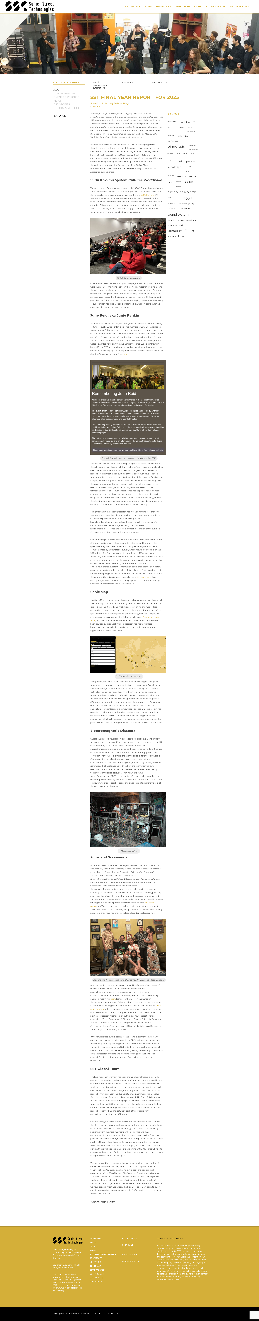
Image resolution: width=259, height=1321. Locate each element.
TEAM (92, 1246)
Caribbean (191, 131)
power (178, 187)
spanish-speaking (176, 225)
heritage (193, 157)
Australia (171, 127)
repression (171, 203)
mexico (181, 176)
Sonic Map (182, 6)
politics (189, 182)
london (188, 171)
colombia (183, 135)
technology (175, 230)
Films (198, 6)
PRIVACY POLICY (130, 1261)
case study (171, 135)
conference (173, 141)
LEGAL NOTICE (129, 1254)
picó (170, 182)
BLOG (93, 1250)
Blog (148, 6)
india (181, 161)
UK (193, 230)
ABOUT (93, 1242)
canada (190, 127)
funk (192, 153)
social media (173, 208)
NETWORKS (95, 1262)
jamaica (190, 161)
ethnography (176, 146)
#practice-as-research (162, 82)
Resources (163, 6)
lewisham (188, 166)
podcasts (178, 181)
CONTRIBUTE (96, 1278)
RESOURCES (96, 1258)
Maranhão (171, 175)
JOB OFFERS (96, 1281)
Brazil (181, 127)
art (194, 121)
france (170, 154)
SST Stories (62, 104)
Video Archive (216, 6)
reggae (187, 198)
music (193, 176)
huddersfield (171, 160)
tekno (187, 229)
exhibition (193, 145)
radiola (177, 197)
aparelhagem (172, 121)
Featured (59, 115)
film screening (193, 149)
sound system (178, 214)
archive (185, 122)
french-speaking (182, 153)
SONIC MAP (95, 1266)
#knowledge (128, 82)
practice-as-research (182, 192)
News (58, 100)
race (169, 197)
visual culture (176, 236)
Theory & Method (66, 108)
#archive (97, 82)
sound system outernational (182, 220)
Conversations (64, 93)
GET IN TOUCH (97, 1274)
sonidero (185, 208)
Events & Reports (66, 97)
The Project (131, 6)
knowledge (174, 167)
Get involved (239, 6)
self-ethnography (186, 203)
